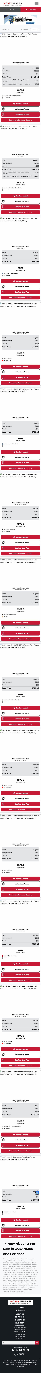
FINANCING (19, 1317)
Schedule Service (19, 1334)
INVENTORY (19, 1323)
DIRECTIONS (20, 1320)
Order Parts (19, 1338)
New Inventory (19, 1326)
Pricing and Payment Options (20, 120)
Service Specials (20, 1336)
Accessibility (18, 1361)
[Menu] (36, 4)
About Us (20, 1314)
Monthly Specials (20, 1329)
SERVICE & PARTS (20, 1332)
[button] (37, 1193)
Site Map (27, 1361)
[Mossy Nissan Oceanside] (13, 4)
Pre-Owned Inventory (19, 1327)
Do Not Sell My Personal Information (23, 1363)
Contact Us (8, 1361)
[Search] (37, 1343)
